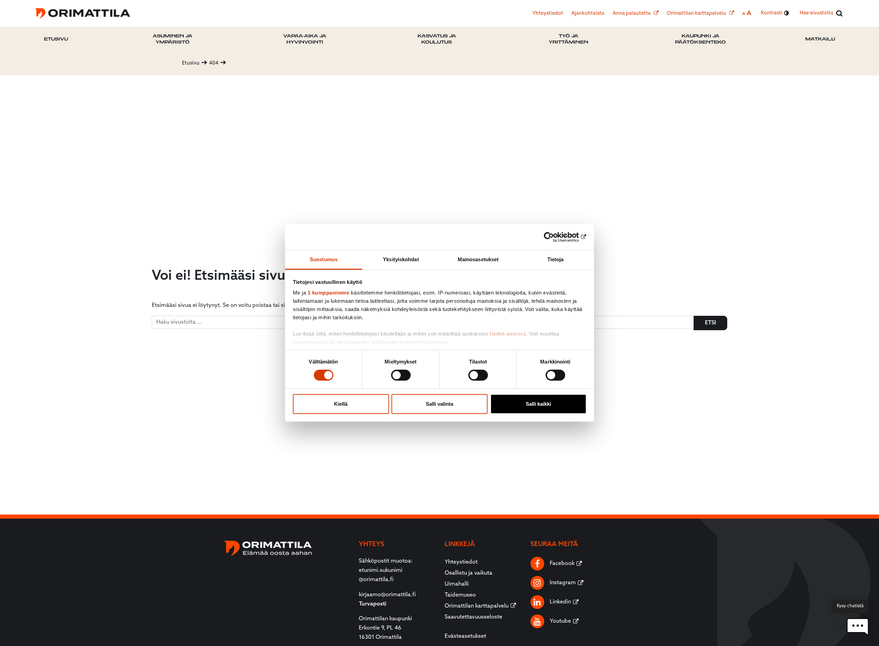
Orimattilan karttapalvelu (697, 13)
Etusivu (56, 39)
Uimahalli (457, 584)
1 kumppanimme (329, 293)
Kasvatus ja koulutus (437, 39)
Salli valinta (439, 404)
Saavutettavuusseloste (473, 617)
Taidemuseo (460, 595)
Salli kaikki (538, 404)
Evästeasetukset (465, 636)
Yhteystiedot (548, 13)
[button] (858, 627)
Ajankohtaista (587, 13)
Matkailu (820, 39)
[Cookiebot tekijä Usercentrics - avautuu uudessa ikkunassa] (556, 237)
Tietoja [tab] (555, 259)
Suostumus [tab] (324, 259)
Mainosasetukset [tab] (478, 259)
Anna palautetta (632, 13)
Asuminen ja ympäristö (172, 39)
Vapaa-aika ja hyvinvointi (304, 39)
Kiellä (340, 404)
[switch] (401, 375)
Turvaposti (372, 604)
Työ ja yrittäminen (568, 39)
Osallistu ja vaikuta (468, 573)
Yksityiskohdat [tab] (401, 259)
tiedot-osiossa (508, 334)
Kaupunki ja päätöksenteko (700, 39)
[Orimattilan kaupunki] (82, 13)
